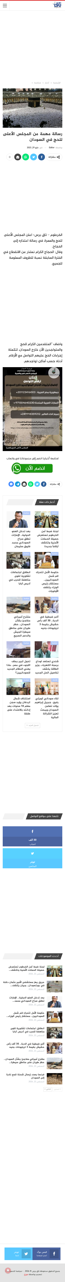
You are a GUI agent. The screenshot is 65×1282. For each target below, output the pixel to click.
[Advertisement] (32, 45)
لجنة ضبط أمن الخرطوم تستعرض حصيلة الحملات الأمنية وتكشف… (26, 968)
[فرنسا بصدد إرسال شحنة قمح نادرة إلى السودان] (54, 1079)
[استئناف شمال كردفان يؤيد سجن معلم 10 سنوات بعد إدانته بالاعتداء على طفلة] (18, 686)
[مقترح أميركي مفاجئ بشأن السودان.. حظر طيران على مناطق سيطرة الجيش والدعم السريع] (18, 605)
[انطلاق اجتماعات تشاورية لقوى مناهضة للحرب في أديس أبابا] (18, 560)
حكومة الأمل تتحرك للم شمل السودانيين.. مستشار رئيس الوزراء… (25, 1014)
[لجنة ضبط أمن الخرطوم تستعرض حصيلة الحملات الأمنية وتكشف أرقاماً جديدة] (46, 519)
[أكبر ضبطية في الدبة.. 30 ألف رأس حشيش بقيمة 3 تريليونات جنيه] (46, 605)
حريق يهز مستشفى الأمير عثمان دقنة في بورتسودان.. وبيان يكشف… (23, 984)
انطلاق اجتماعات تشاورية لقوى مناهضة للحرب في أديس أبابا (27, 1030)
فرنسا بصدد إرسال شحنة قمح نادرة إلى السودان (25, 1076)
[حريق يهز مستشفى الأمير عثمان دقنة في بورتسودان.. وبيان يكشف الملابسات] (54, 986)
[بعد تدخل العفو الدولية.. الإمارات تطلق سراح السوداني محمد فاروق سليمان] (18, 519)
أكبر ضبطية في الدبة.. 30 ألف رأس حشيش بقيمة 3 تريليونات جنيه (25, 1045)
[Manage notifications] (8, 1270)
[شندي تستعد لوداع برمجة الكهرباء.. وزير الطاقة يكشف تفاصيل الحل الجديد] (46, 649)
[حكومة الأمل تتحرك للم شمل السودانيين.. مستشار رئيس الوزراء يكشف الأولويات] (46, 560)
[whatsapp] (32, 465)
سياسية (54, 513)
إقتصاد (55, 680)
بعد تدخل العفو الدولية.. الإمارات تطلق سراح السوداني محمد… (26, 999)
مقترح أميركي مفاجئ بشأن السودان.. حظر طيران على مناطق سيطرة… (24, 1060)
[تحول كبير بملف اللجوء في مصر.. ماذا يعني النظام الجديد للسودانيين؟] (18, 649)
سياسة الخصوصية (14, 1271)
